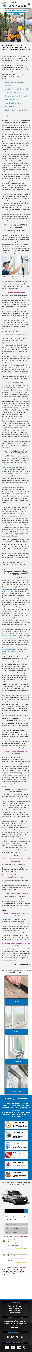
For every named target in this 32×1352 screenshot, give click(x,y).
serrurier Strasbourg (8, 636)
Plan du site (8, 1321)
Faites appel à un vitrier (12, 99)
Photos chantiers (15, 1313)
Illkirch (15, 589)
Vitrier (10, 1308)
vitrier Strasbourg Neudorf (13, 587)
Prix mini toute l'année (12, 1228)
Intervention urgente (11, 1211)
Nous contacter (20, 1321)
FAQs (6, 116)
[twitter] (17, 1337)
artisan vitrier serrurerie (21, 419)
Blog (10, 1310)
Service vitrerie (9, 106)
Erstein (10, 589)
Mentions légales (10, 1323)
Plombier (11, 1306)
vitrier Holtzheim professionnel (14, 103)
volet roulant (7, 138)
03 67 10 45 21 (19, 6)
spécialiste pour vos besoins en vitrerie (17, 89)
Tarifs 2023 (17, 1310)
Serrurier (19, 1306)
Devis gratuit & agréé (11, 1232)
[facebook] (8, 1337)
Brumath (4, 589)
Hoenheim (25, 587)
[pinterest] (22, 1337)
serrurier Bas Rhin (22, 633)
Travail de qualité (10, 1224)
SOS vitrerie (8, 85)
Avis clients (15, 1328)
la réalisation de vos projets (13, 92)
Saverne (16, 636)
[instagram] (12, 1337)
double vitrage (6, 467)
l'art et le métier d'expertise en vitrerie (16, 96)
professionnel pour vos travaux (14, 82)
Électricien (18, 1308)
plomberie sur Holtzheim (9, 651)
